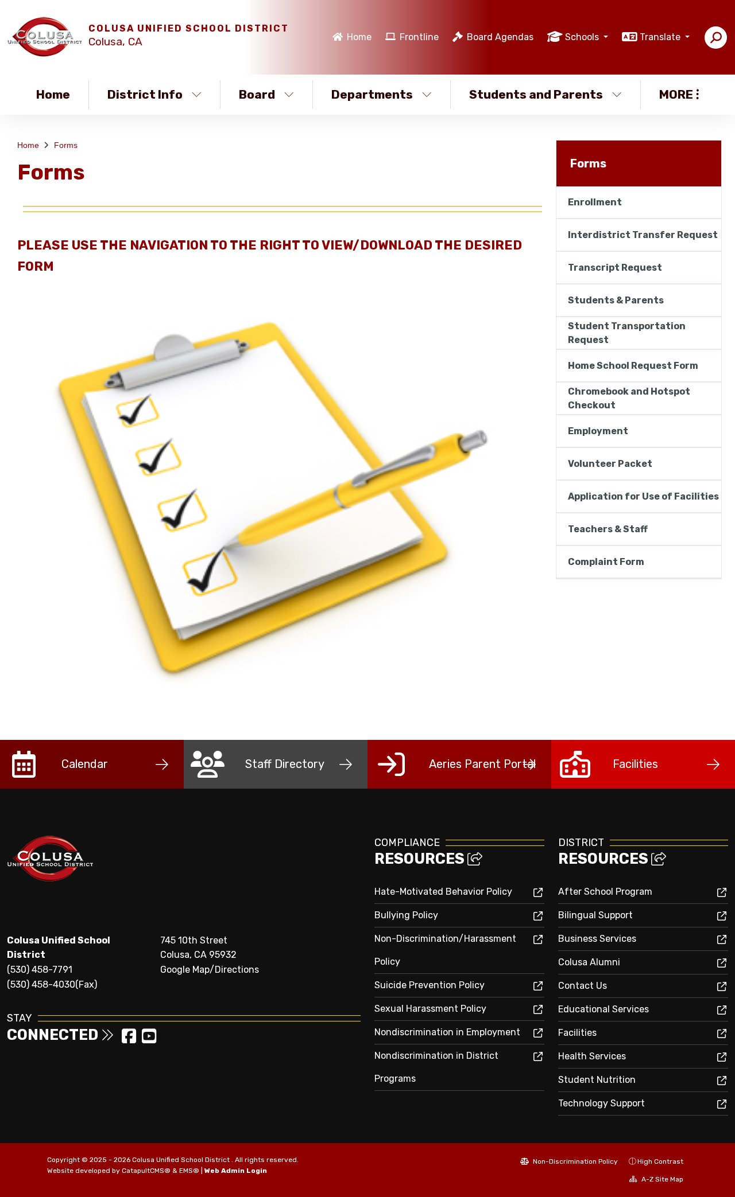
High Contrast (660, 1161)
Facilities (577, 1032)
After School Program (605, 891)
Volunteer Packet (610, 463)
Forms (66, 145)
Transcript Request (615, 267)
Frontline (419, 37)
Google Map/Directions (209, 969)
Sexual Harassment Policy (430, 1008)
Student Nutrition (597, 1079)
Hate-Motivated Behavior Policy (443, 891)
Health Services (592, 1056)
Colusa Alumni (589, 962)
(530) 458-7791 (39, 969)
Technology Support (601, 1103)
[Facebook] (130, 1039)
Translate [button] (661, 37)
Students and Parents (536, 94)
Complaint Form (606, 561)
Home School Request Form (633, 365)
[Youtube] (149, 1039)
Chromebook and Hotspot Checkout (629, 398)
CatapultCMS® (146, 1171)
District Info (145, 94)
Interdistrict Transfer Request (643, 234)
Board (257, 94)
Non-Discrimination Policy (574, 1161)
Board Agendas (500, 37)
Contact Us (582, 985)
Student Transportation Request (627, 333)
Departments (372, 94)
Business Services (597, 938)
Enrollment (595, 202)
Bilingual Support (595, 915)
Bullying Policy (406, 915)
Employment (598, 431)
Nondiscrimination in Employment (447, 1032)
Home (359, 37)
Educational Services (603, 1009)
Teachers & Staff (608, 529)
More (676, 94)
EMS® (189, 1171)
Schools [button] (583, 37)
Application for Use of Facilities (643, 496)
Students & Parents (616, 300)
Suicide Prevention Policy (429, 985)
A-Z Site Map (661, 1179)
